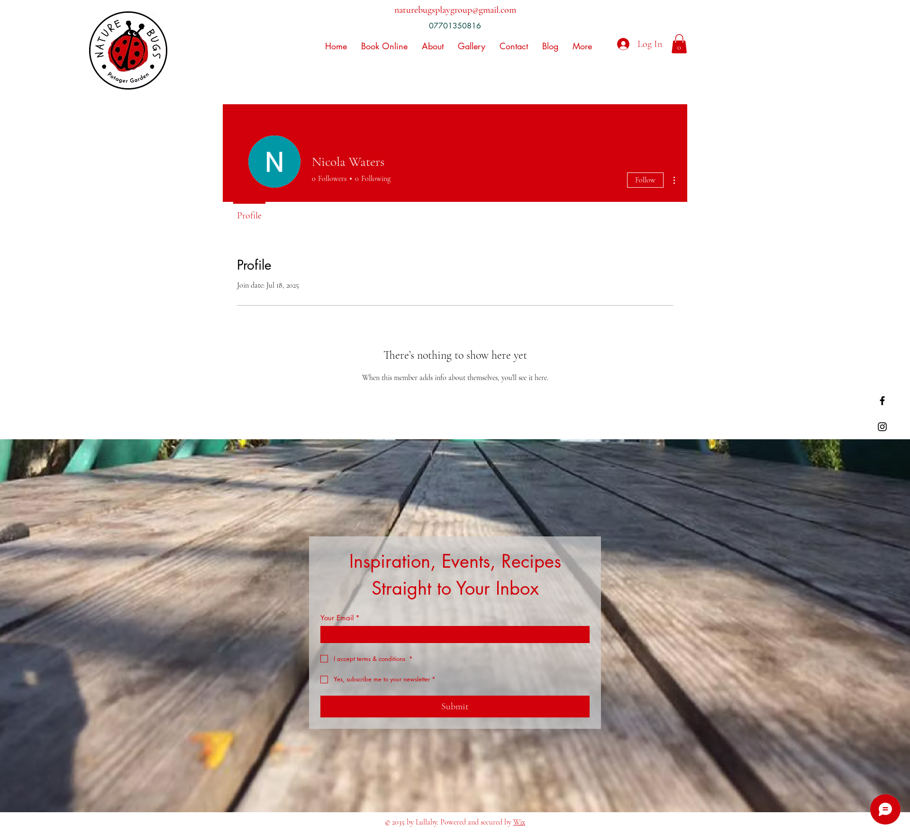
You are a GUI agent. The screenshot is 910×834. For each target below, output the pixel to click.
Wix (519, 822)
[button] (679, 44)
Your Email (340, 617)
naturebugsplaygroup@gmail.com (455, 10)
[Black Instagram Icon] (882, 427)
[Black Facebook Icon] (882, 401)
